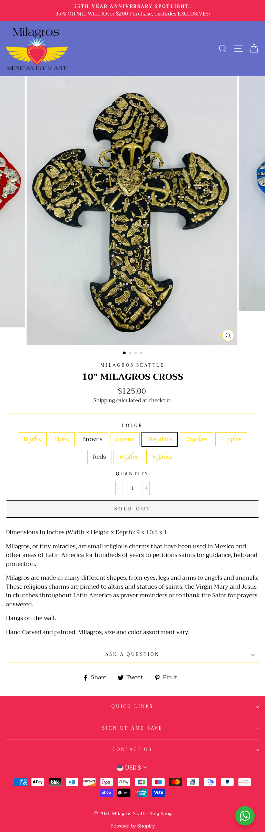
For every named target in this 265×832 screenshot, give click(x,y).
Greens (125, 439)
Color (132, 426)
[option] (132, 10)
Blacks (32, 439)
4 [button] (142, 353)
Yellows (162, 457)
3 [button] (136, 353)
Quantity (132, 474)
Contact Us (132, 749)
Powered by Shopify (132, 826)
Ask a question (132, 654)
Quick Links (132, 706)
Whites (129, 457)
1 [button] (124, 353)
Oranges (196, 439)
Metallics (159, 439)
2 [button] (130, 353)
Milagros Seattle (132, 365)
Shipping (104, 401)
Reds (99, 457)
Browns (92, 439)
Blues (61, 439)
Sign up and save (132, 728)
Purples (231, 439)
